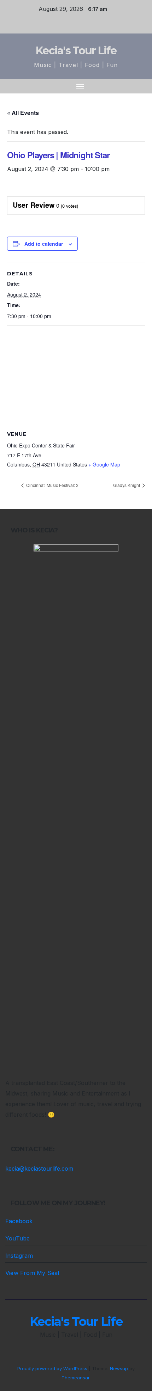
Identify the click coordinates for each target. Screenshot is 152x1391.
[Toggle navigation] (80, 86)
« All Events (23, 113)
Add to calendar (43, 243)
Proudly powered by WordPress (53, 1368)
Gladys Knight (127, 485)
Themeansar (75, 1377)
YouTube (17, 1238)
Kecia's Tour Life (76, 50)
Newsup (119, 1368)
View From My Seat (32, 1272)
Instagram (19, 1255)
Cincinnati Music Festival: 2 (51, 485)
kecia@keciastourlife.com (39, 1168)
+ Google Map (104, 464)
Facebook (19, 1221)
